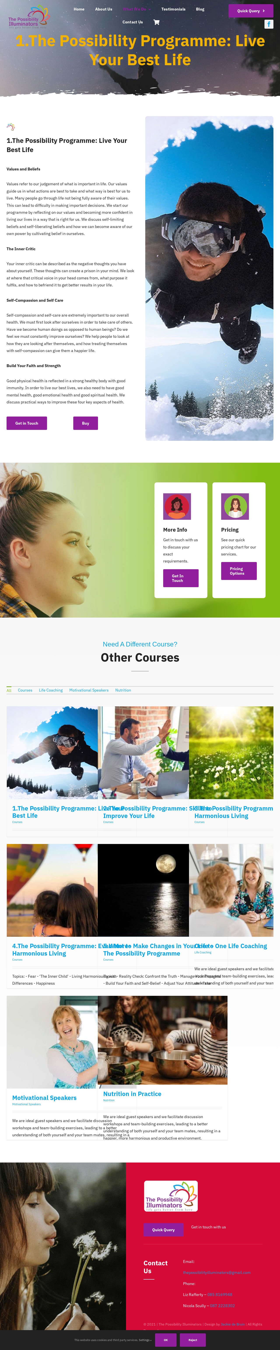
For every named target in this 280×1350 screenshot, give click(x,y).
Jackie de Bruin (233, 1324)
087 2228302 (222, 1305)
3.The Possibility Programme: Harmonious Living (236, 812)
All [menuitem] (9, 690)
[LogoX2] (29, 5)
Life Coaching (202, 952)
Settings (144, 1340)
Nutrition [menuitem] (123, 690)
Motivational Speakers (44, 1098)
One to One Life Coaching (230, 946)
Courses (17, 822)
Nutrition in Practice (132, 1094)
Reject (193, 1340)
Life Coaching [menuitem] (51, 690)
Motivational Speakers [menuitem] (89, 690)
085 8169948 (219, 1294)
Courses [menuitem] (25, 690)
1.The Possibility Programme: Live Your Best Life (68, 812)
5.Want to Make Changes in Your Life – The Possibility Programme (158, 949)
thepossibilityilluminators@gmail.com (217, 1272)
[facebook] (268, 24)
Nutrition (108, 1100)
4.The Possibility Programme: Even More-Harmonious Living (71, 949)
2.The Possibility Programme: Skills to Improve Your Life (157, 812)
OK (166, 1340)
